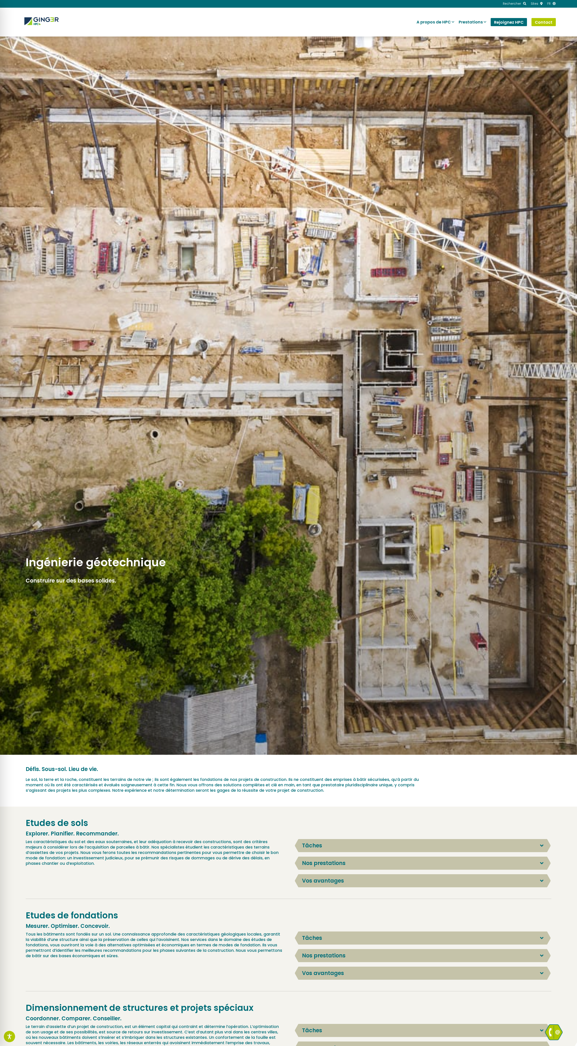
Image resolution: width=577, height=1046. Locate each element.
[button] (422, 845)
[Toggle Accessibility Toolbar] (9, 1036)
